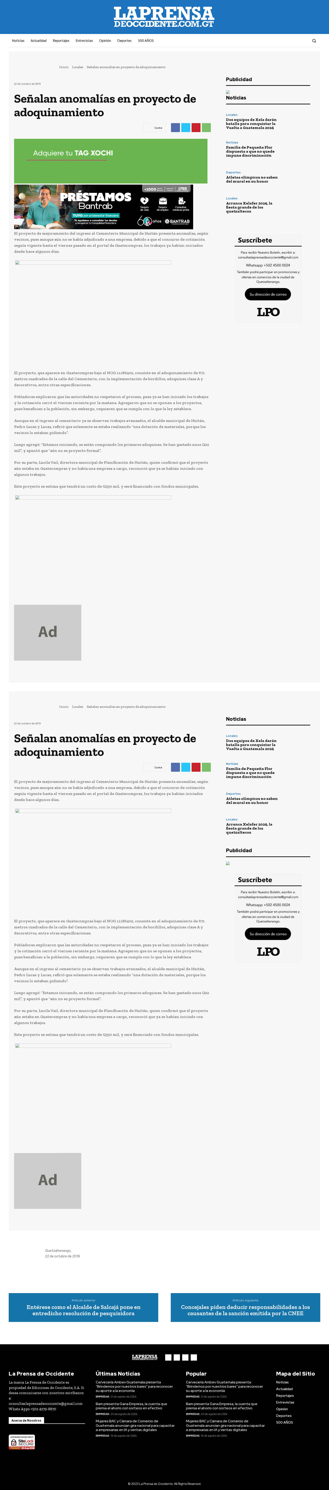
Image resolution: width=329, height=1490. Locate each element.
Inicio (63, 67)
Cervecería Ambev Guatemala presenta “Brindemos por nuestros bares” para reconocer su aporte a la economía (134, 1386)
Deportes (233, 172)
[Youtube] (304, 41)
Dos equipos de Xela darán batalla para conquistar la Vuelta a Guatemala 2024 (251, 123)
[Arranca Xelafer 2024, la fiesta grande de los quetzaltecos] (297, 205)
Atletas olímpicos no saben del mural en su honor (252, 179)
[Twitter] (185, 127)
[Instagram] (287, 41)
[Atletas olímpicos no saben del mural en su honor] (297, 177)
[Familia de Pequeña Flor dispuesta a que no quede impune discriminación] (297, 149)
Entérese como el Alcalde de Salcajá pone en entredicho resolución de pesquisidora (84, 1310)
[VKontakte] (295, 41)
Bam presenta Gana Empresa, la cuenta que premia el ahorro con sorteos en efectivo (131, 1405)
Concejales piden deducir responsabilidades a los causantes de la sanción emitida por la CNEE (245, 1310)
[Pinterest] (196, 127)
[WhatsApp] (206, 127)
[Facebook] (279, 41)
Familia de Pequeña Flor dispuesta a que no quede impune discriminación (250, 151)
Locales (77, 67)
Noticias (232, 142)
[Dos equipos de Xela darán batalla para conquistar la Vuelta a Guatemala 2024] (297, 121)
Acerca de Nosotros (26, 1420)
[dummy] (112, 633)
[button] (314, 40)
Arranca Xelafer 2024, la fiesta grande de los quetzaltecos (249, 207)
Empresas (102, 1396)
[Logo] (145, 1357)
